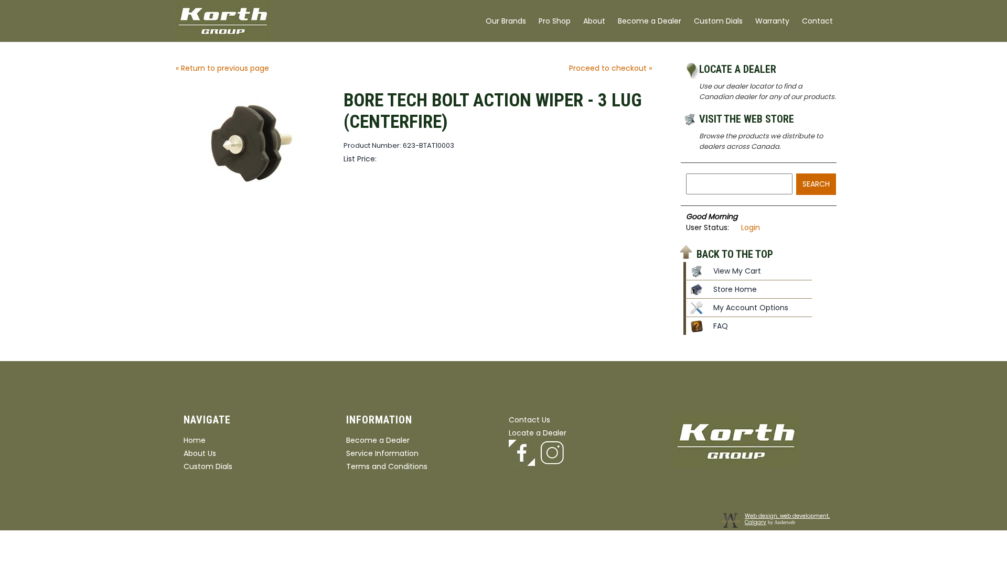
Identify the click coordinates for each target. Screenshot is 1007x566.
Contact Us (529, 420)
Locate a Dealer (737, 69)
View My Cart (737, 271)
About (594, 21)
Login (750, 227)
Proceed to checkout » (610, 68)
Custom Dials (718, 21)
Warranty (772, 21)
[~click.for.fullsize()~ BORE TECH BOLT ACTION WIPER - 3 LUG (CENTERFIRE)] (254, 195)
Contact (817, 21)
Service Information (382, 453)
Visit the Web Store (746, 119)
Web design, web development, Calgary (787, 519)
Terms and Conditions (386, 466)
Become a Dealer (649, 21)
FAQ (720, 326)
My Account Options (750, 307)
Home (195, 440)
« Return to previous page (222, 68)
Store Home (735, 289)
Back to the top (735, 253)
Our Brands (506, 21)
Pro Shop (555, 21)
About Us (200, 453)
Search (816, 184)
